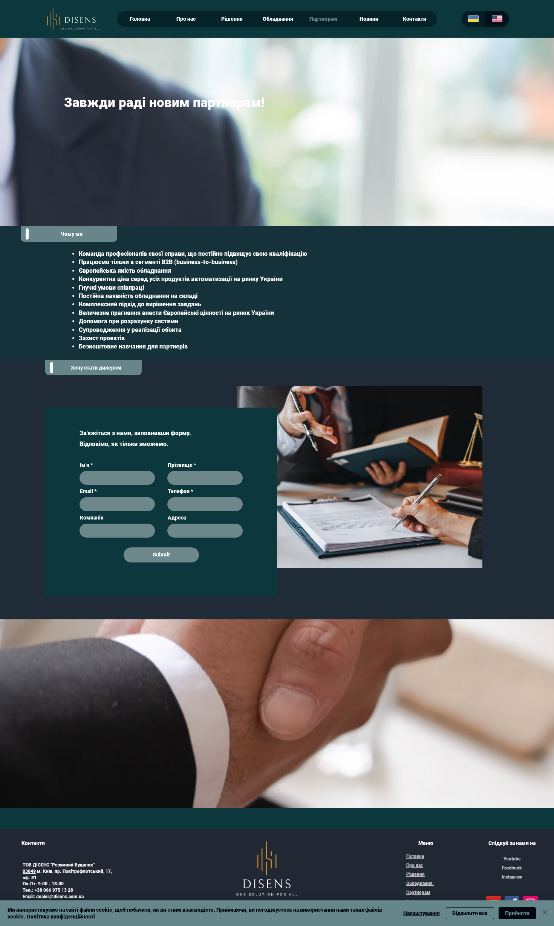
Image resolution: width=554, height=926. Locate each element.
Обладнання (420, 883)
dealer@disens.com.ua (60, 896)
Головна (415, 856)
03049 (29, 871)
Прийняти (517, 913)
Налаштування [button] (421, 913)
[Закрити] (544, 913)
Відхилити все (470, 913)
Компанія (92, 517)
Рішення (415, 874)
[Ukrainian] (473, 19)
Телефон (179, 491)
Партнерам (418, 892)
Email (86, 491)
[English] (497, 19)
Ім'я (84, 465)
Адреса (177, 517)
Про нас (414, 865)
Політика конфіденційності (61, 917)
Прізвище (180, 465)
